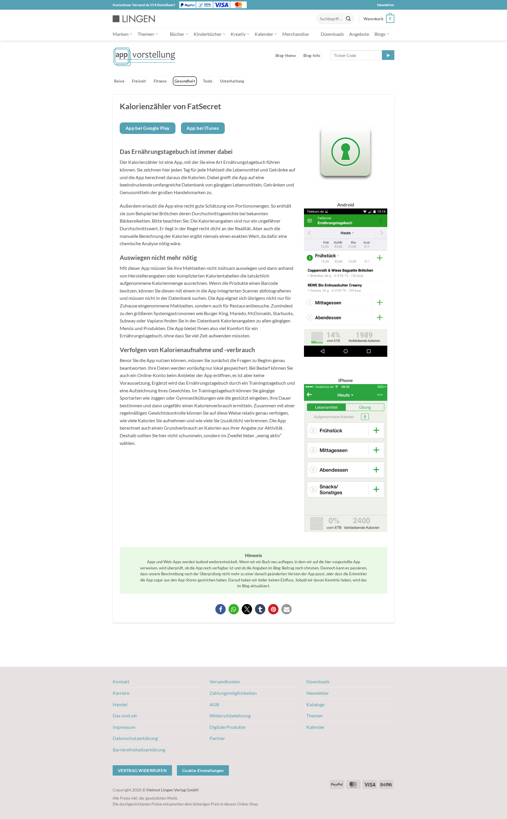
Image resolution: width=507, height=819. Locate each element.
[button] (379, 19)
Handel (120, 704)
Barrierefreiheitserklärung (139, 749)
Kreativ (238, 34)
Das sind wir (125, 715)
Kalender (264, 34)
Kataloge (315, 704)
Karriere (121, 693)
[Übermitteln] (348, 19)
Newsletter (385, 5)
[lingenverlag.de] (138, 18)
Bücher (177, 34)
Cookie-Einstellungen (203, 770)
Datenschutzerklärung (135, 738)
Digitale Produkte (227, 727)
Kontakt (121, 681)
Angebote (359, 34)
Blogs (380, 34)
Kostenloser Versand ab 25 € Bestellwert (144, 5)
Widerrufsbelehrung (230, 715)
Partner (217, 738)
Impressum (124, 727)
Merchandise (295, 34)
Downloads (332, 34)
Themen (146, 34)
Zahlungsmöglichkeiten (233, 693)
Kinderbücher (208, 34)
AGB (214, 704)
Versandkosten (224, 681)
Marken (121, 34)
